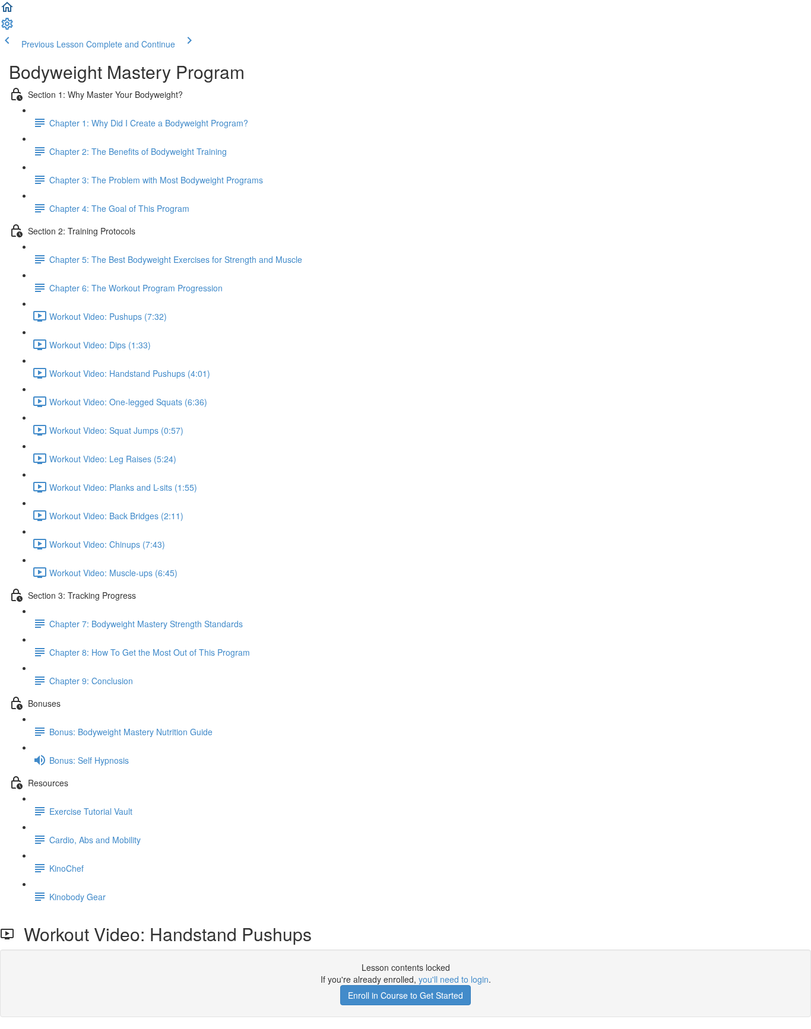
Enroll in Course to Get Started (405, 995)
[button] (7, 11)
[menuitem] (7, 27)
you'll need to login (454, 979)
